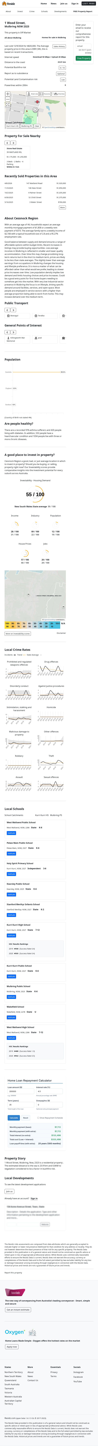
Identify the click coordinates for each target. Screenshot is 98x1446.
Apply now (12, 1346)
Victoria (8, 1392)
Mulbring (10, 26)
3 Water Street (35, 202)
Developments (60, 11)
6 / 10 (62, 68)
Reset (25, 1118)
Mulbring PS (26, 126)
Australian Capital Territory (13, 1402)
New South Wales (13, 1376)
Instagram (79, 1372)
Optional (61, 74)
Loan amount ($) (15, 1091)
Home (44, 3)
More (62, 207)
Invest (20, 11)
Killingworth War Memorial (16, 339)
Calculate (14, 1118)
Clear (37, 126)
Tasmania (9, 1388)
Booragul (14, 315)
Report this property (13, 1272)
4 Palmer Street (34, 192)
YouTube (78, 1381)
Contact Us (33, 1380)
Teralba (41, 315)
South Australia (12, 1384)
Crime (31, 11)
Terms (54, 1376)
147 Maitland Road (34, 183)
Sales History (59, 46)
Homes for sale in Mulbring (54, 37)
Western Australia (13, 1396)
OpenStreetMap (49, 127)
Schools (44, 11)
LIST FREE (89, 3)
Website (45, 1224)
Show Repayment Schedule (51, 1118)
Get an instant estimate (18, 1309)
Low (63, 80)
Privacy (54, 1372)
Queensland (10, 1380)
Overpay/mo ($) (47, 1105)
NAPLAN (11, 833)
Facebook (78, 1377)
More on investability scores (18, 633)
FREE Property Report (82, 11)
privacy (88, 52)
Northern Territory (14, 1372)
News (53, 3)
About (8, 11)
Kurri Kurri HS (13, 126)
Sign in (74, 3)
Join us (63, 3)
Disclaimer (61, 633)
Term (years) (16, 1105)
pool (40, 338)
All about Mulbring (13, 38)
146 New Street (34, 188)
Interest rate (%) (46, 1091)
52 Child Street (35, 197)
